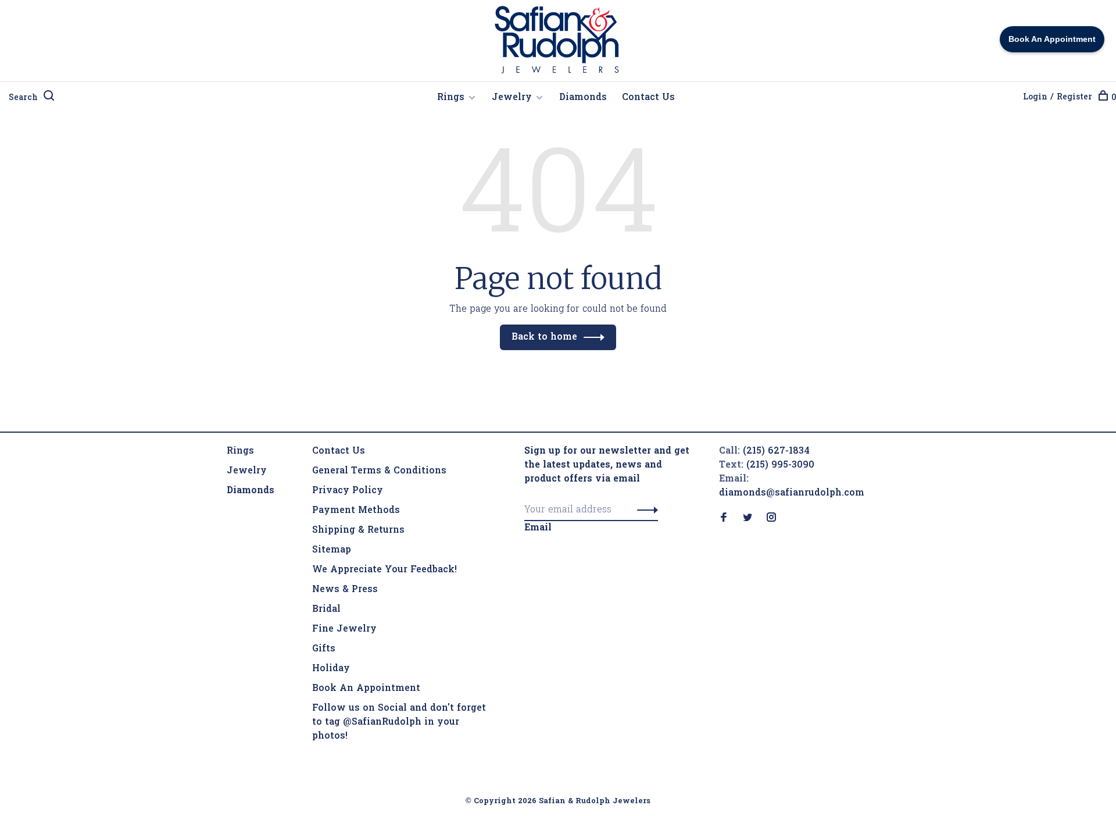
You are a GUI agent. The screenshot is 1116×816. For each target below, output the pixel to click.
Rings (450, 98)
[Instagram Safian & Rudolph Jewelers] (771, 519)
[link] (250, 491)
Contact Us (648, 98)
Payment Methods (356, 511)
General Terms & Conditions (379, 471)
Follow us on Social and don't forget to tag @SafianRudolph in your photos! (399, 722)
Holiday (331, 669)
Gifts (323, 649)
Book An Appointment (366, 689)
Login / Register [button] (1057, 97)
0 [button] (1113, 98)
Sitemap (331, 550)
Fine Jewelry (344, 629)
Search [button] (23, 98)
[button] (644, 510)
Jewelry (512, 98)
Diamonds (583, 98)
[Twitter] (747, 519)
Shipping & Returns (358, 530)
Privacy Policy (347, 491)
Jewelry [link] (247, 471)
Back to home (544, 337)
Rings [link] (240, 451)
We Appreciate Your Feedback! (384, 570)
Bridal (326, 610)
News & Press (345, 590)
